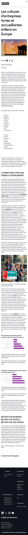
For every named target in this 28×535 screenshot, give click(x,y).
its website (14, 212)
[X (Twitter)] (6, 513)
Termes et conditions (5, 522)
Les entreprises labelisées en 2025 (8, 498)
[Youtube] (12, 513)
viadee (15, 295)
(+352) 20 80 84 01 (9, 517)
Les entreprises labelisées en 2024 (8, 501)
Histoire (5, 476)
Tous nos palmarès (8, 504)
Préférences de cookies (6, 527)
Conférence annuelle (21, 506)
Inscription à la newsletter (6, 526)
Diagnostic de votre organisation (20, 475)
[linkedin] (2, 513)
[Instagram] (9, 513)
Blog (18, 497)
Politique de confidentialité (7, 524)
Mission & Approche (8, 474)
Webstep (16, 314)
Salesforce (8, 209)
